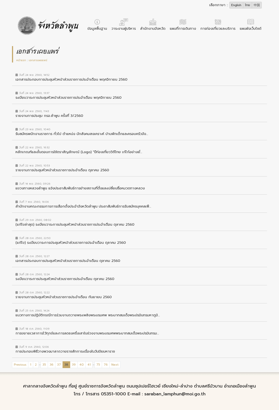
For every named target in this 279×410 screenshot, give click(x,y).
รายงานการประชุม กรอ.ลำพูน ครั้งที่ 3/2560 (49, 115)
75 (98, 364)
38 (67, 364)
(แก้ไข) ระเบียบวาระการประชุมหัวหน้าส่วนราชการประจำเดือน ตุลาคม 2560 (70, 242)
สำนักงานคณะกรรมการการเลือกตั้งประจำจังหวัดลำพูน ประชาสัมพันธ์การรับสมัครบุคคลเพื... (83, 206)
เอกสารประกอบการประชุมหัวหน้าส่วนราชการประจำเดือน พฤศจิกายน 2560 (71, 79)
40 (81, 364)
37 (59, 364)
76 (106, 364)
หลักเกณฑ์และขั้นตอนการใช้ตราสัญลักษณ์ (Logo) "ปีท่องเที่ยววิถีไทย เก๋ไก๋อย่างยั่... (78, 152)
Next (115, 364)
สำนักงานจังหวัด (152, 28)
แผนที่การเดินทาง (183, 28)
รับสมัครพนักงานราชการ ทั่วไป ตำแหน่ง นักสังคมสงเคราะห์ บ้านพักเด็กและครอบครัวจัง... (81, 134)
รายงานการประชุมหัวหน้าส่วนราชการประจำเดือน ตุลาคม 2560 (62, 170)
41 (89, 364)
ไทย (247, 5)
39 (74, 364)
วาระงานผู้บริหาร (123, 28)
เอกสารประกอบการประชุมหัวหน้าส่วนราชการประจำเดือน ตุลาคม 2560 (67, 260)
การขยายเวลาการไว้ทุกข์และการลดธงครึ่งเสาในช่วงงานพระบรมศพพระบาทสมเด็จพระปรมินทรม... (87, 333)
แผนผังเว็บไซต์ (250, 28)
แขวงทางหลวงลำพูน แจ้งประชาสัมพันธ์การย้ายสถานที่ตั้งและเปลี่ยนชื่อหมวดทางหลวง (80, 188)
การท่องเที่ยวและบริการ (217, 28)
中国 (257, 5)
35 (44, 364)
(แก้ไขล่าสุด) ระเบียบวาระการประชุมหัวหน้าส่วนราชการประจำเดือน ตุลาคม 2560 (74, 224)
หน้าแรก (21, 60)
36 (51, 364)
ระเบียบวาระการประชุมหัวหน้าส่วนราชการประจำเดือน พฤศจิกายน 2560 (68, 97)
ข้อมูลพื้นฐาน (97, 28)
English (236, 5)
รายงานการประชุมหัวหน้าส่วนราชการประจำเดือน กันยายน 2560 (63, 297)
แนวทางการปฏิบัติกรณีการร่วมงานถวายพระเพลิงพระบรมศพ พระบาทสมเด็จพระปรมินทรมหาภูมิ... (87, 315)
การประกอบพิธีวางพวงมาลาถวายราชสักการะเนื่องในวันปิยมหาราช (65, 351)
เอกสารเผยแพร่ (38, 60)
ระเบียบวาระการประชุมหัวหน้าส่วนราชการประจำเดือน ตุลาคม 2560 (64, 279)
